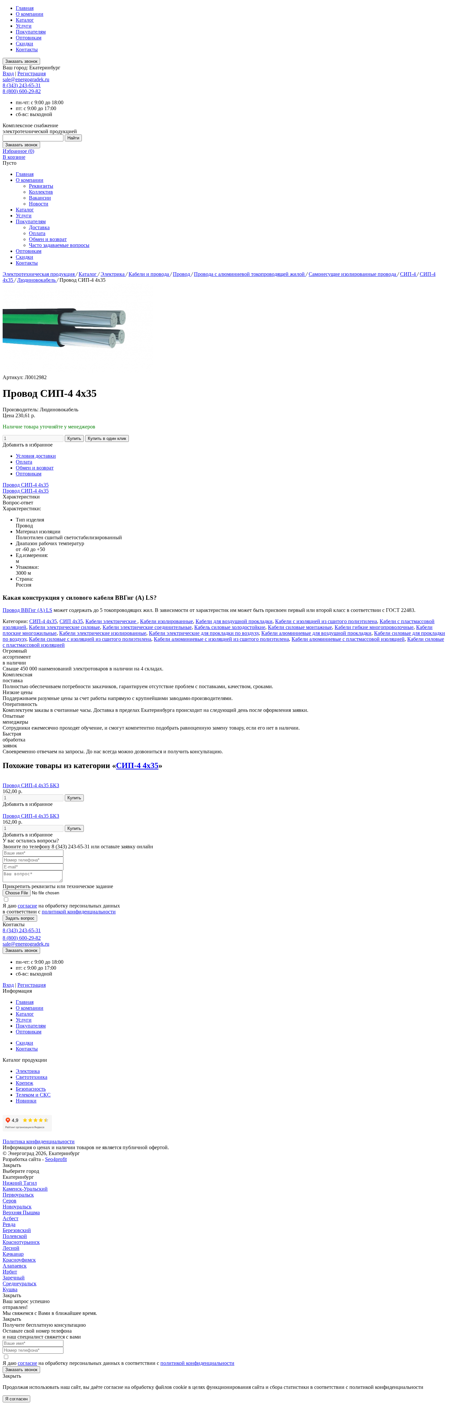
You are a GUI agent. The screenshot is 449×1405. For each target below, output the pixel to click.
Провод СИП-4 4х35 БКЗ (31, 785)
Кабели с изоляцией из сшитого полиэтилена (326, 621)
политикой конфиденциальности (79, 911)
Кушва (10, 1289)
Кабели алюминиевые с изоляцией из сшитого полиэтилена (221, 639)
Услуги (24, 26)
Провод (182, 274)
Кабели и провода (149, 274)
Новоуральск (17, 1206)
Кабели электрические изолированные (102, 633)
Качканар (13, 1254)
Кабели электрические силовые (64, 627)
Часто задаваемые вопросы (59, 245)
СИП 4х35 (71, 621)
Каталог (25, 20)
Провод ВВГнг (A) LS (27, 610)
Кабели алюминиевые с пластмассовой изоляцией (348, 639)
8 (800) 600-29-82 (22, 91)
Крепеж (24, 1083)
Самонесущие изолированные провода (353, 274)
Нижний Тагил (20, 1183)
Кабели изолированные (166, 621)
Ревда (9, 1224)
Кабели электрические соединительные (147, 627)
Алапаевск (15, 1266)
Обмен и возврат (48, 239)
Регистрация (31, 73)
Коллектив (41, 192)
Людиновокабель (37, 280)
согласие (27, 905)
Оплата (37, 233)
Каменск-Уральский (25, 1189)
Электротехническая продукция (39, 274)
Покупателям (31, 32)
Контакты (27, 49)
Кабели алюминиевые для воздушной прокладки (316, 633)
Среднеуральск (19, 1283)
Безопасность (31, 1089)
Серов (9, 1200)
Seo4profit (56, 1159)
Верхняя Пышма (21, 1212)
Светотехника (31, 1077)
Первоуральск (18, 1195)
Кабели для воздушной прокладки (234, 621)
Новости (38, 203)
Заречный (14, 1277)
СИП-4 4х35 (43, 621)
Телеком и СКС (33, 1095)
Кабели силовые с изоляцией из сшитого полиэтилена (90, 639)
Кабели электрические (111, 621)
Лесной (11, 1248)
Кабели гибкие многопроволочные (374, 627)
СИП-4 (408, 274)
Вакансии (40, 198)
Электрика (113, 274)
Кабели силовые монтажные (300, 627)
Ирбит (10, 1271)
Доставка (39, 227)
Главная (25, 8)
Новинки (26, 1100)
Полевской (15, 1236)
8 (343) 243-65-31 (22, 85)
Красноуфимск (19, 1260)
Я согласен (16, 1398)
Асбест (10, 1218)
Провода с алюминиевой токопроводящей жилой (250, 274)
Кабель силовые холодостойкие (229, 627)
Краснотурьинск (21, 1242)
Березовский (17, 1230)
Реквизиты (41, 186)
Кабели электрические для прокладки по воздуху (204, 633)
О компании (29, 14)
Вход (8, 73)
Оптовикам (28, 37)
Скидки (24, 43)
